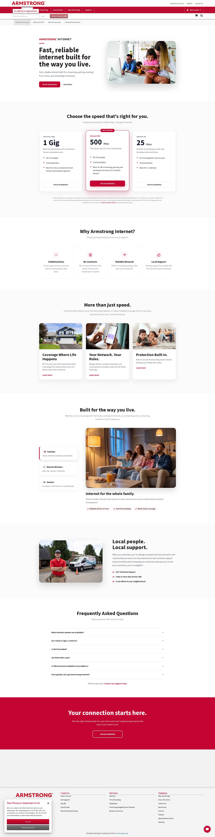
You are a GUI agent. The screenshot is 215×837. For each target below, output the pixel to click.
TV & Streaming (42, 10)
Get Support (65, 800)
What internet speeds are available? (68, 632)
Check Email (65, 807)
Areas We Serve (164, 800)
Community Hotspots (72, 22)
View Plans (67, 84)
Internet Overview (22, 22)
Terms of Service (28, 827)
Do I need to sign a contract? (64, 640)
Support (88, 10)
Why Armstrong (74, 10)
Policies (161, 815)
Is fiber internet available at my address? (70, 666)
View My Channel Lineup (69, 811)
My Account (194, 10)
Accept (28, 822)
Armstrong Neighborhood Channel (122, 807)
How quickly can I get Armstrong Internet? (71, 674)
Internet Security (54, 22)
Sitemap (161, 822)
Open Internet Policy (109, 203)
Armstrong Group (121, 833)
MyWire (189, 3)
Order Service (66, 796)
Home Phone (58, 10)
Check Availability (49, 84)
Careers (161, 811)
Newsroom (162, 807)
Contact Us (199, 3)
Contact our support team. (115, 683)
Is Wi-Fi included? (59, 649)
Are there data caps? (61, 657)
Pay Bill (63, 803)
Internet (112, 796)
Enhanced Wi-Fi (38, 22)
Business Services (177, 3)
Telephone (113, 803)
